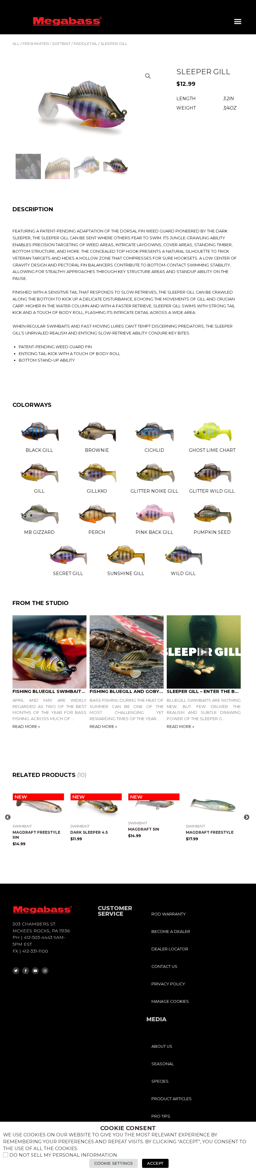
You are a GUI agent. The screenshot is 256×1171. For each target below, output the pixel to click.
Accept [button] (155, 1163)
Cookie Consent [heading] (128, 1128)
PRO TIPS (160, 1116)
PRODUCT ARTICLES (171, 1098)
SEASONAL (162, 1063)
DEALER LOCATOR (169, 949)
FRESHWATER (35, 43)
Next (247, 817)
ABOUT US (161, 1046)
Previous (8, 817)
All (15, 43)
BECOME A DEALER (170, 931)
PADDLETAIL (85, 43)
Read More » (26, 726)
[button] (238, 21)
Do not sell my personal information (63, 1155)
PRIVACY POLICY (168, 984)
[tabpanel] (51, 672)
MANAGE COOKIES (170, 1001)
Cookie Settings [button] (113, 1163)
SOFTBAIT (61, 43)
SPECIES (160, 1081)
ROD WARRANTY (168, 914)
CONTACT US (164, 966)
